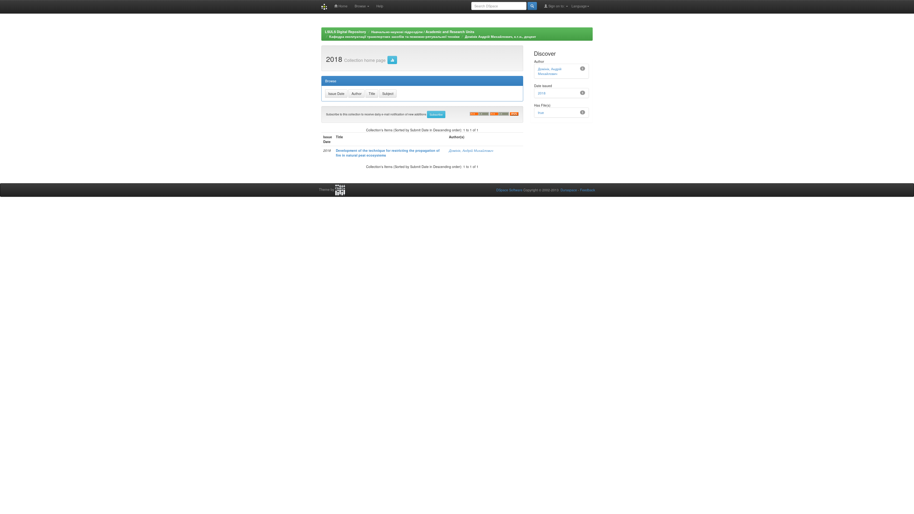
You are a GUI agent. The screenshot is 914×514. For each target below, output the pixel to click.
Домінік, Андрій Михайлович (471, 150)
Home (343, 6)
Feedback (587, 190)
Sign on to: (556, 6)
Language (579, 6)
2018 (542, 93)
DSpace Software (509, 190)
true (541, 112)
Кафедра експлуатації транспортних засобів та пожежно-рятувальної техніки (394, 36)
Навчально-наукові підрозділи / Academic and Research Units (422, 31)
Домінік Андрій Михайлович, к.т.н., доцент (500, 36)
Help (379, 6)
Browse (361, 6)
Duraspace (569, 190)
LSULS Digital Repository (345, 31)
